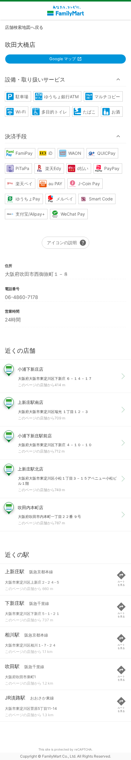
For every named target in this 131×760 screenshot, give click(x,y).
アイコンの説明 (67, 242)
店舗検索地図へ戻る (24, 27)
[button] (65, 79)
